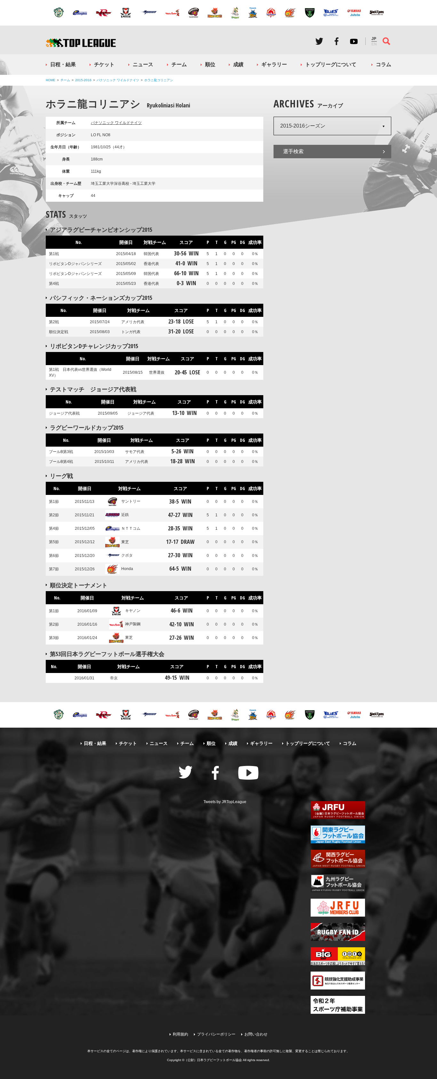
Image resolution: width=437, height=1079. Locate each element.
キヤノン (132, 610)
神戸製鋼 (132, 624)
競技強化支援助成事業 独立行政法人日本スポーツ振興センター (338, 980)
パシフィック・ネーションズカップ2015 (101, 298)
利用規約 (180, 1034)
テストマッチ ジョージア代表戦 (93, 389)
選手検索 (293, 151)
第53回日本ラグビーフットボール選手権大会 (107, 654)
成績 (238, 64)
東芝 (125, 542)
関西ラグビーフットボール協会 (338, 859)
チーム (179, 64)
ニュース (143, 64)
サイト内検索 (386, 41)
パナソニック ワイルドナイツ (118, 80)
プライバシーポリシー (216, 1034)
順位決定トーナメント (78, 585)
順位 (210, 64)
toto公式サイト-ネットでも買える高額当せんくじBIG (338, 956)
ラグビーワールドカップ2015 (86, 427)
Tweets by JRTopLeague (224, 802)
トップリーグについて (330, 64)
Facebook (336, 41)
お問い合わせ (255, 1034)
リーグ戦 (61, 476)
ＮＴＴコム (130, 528)
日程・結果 (63, 64)
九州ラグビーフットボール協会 (338, 883)
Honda (127, 569)
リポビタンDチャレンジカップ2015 (94, 346)
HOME (50, 80)
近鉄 (125, 514)
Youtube (354, 41)
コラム (383, 64)
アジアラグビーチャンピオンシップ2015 (101, 229)
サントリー (130, 501)
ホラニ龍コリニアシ (158, 80)
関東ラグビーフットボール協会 (338, 834)
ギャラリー (274, 64)
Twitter (319, 41)
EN (374, 44)
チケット (104, 64)
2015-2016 (83, 80)
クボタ (127, 555)
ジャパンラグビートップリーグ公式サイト (81, 42)
